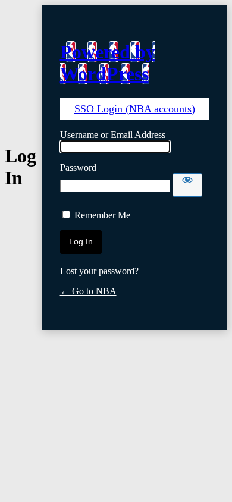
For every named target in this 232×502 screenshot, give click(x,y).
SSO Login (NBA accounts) (134, 109)
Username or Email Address (112, 135)
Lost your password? (99, 271)
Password (78, 167)
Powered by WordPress (107, 62)
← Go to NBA (88, 291)
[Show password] (187, 185)
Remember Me (102, 215)
